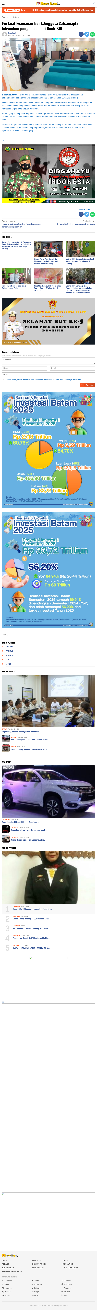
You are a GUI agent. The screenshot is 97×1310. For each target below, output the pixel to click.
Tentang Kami (8, 1267)
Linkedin (37, 1288)
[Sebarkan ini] (81, 34)
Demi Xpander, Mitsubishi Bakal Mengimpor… (20, 822)
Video (8, 664)
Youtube (67, 1291)
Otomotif (6, 819)
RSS (65, 1295)
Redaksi (5, 1264)
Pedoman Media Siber (12, 1271)
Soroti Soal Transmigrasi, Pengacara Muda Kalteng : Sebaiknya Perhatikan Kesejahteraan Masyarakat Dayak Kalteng (16, 245)
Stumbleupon (39, 1284)
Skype (36, 1291)
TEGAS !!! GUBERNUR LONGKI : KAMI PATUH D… (31, 948)
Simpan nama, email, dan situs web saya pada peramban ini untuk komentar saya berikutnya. (43, 379)
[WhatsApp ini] (92, 34)
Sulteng (16, 945)
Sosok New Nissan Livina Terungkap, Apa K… (29, 830)
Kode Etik (36, 1260)
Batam (4, 729)
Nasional (16, 935)
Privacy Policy (39, 1264)
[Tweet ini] (86, 34)
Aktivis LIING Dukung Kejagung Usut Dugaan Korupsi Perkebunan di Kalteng (80, 261)
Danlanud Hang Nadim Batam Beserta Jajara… (30, 749)
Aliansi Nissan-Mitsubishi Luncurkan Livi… (28, 840)
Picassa (7, 1295)
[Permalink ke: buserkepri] (4, 34)
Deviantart (67, 1288)
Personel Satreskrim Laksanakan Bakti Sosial (76, 223)
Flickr (36, 1295)
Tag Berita (11, 646)
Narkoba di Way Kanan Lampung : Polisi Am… (31, 928)
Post (8, 659)
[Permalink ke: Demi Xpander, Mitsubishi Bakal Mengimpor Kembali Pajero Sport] (48, 791)
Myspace (8, 1291)
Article (9, 651)
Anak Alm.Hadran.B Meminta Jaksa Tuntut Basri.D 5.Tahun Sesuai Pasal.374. (47, 288)
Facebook (8, 1280)
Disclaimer (68, 1264)
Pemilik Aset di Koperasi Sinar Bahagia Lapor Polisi (14, 286)
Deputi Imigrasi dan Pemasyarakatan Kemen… (21, 731)
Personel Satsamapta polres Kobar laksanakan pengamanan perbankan (21, 224)
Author (9, 655)
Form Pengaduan (70, 1267)
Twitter (36, 1280)
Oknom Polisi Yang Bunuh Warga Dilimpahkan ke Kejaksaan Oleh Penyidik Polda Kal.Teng (46, 261)
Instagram (8, 1288)
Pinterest (67, 1280)
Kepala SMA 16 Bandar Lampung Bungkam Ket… (32, 909)
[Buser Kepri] (48, 4)
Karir (65, 1260)
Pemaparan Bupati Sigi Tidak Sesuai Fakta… (31, 938)
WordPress (68, 1284)
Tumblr (7, 1284)
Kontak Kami (38, 1267)
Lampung (16, 906)
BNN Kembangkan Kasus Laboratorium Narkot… (30, 739)
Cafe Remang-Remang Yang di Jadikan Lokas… (32, 918)
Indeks (5, 1260)
